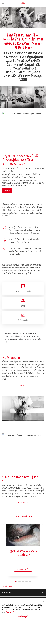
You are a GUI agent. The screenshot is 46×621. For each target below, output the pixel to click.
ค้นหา (7, 190)
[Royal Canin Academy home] (23, 3)
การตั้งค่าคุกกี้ (7, 586)
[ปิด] (43, 601)
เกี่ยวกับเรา (6, 592)
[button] (15, 581)
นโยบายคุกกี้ (9, 612)
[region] (23, 609)
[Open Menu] (3, 3)
